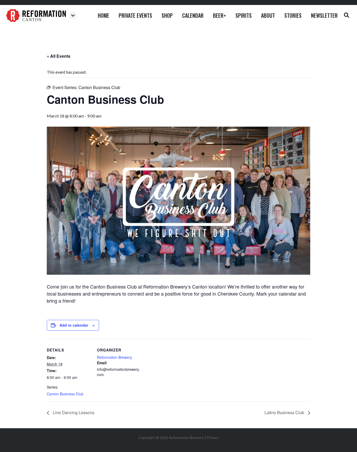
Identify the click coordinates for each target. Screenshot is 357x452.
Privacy (212, 437)
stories (293, 15)
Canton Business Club (65, 393)
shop (167, 15)
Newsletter (324, 15)
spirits (243, 15)
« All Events (58, 56)
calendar (193, 15)
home (103, 15)
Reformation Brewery (114, 357)
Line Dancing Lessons (73, 412)
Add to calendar (74, 325)
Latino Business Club (284, 412)
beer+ (219, 15)
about (268, 15)
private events (135, 15)
